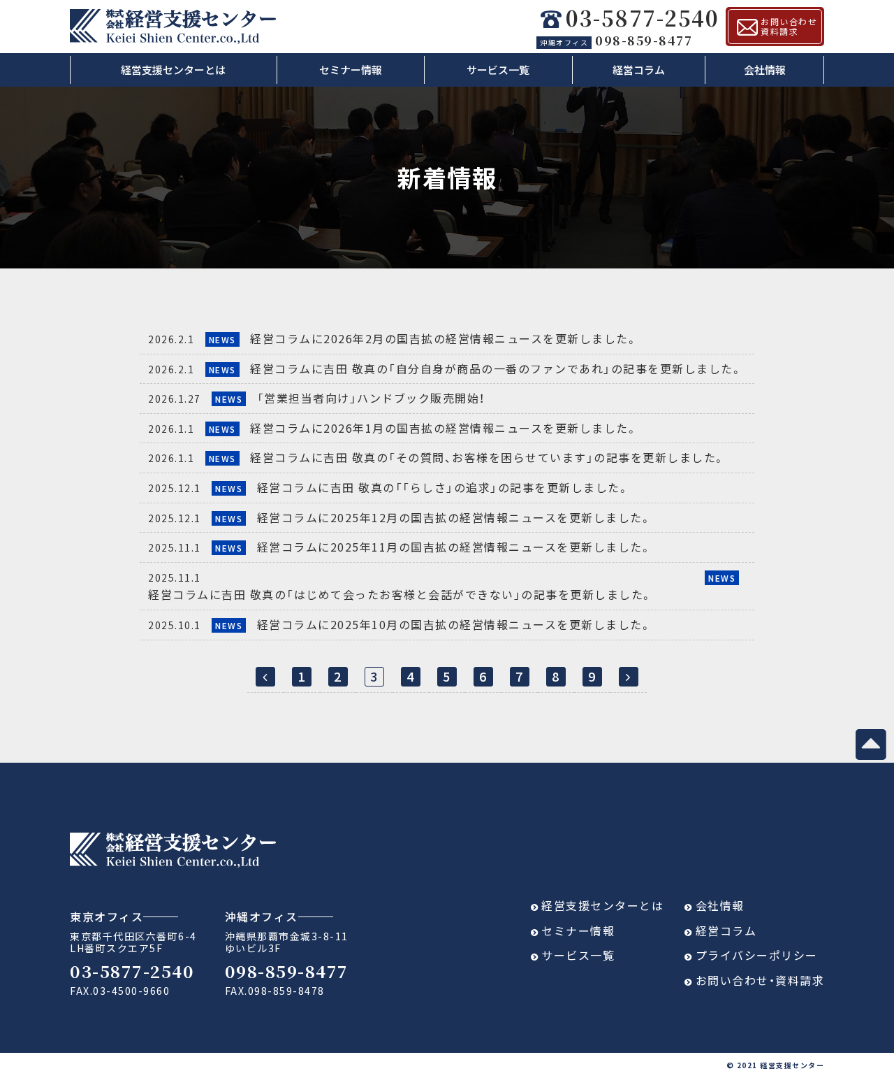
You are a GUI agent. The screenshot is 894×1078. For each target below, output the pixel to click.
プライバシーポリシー (757, 955)
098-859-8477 (616, 40)
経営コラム (639, 69)
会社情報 (765, 69)
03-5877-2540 (642, 18)
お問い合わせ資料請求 (789, 26)
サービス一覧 (498, 69)
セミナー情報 (350, 69)
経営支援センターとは (173, 69)
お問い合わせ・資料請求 (760, 980)
